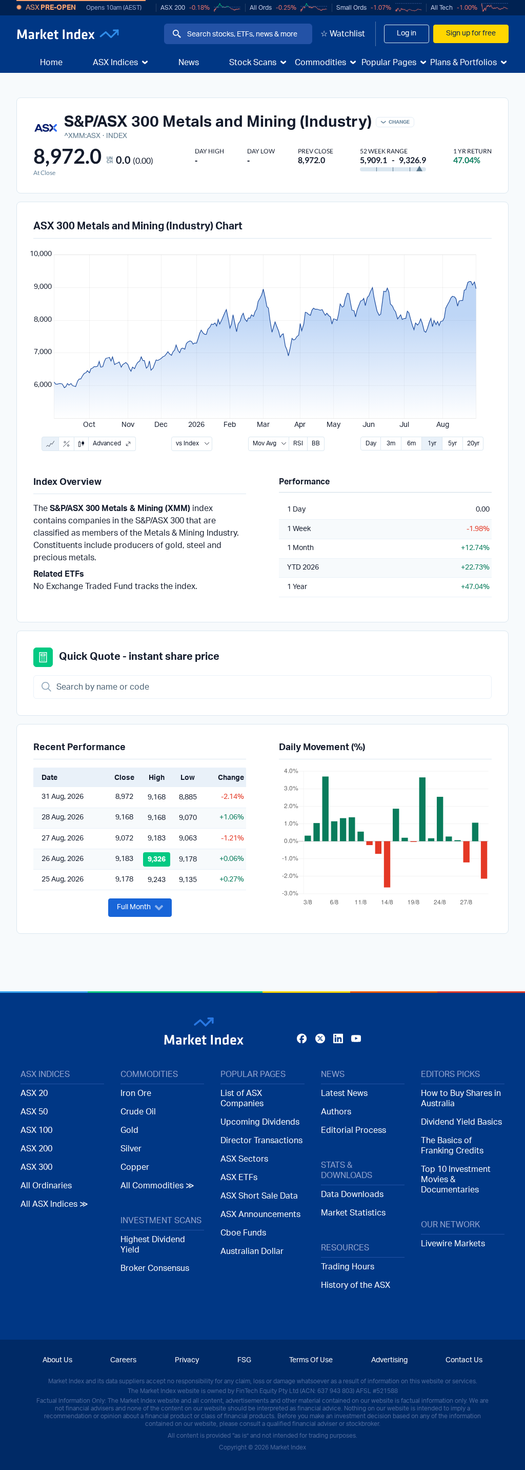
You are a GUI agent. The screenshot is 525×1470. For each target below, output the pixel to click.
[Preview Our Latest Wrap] (131, 829)
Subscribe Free (402, 801)
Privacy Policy (356, 838)
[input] (224, 799)
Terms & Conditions (288, 838)
